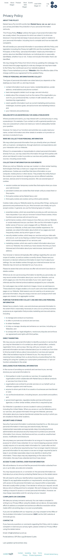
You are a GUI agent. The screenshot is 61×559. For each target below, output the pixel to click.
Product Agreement (35, 555)
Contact (20, 553)
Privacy (25, 555)
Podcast (18, 2)
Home (6, 2)
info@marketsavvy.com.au (17, 533)
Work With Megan (24, 5)
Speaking (28, 553)
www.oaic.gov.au (9, 517)
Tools (34, 553)
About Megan (12, 4)
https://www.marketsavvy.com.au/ (15, 70)
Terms (40, 553)
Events (30, 2)
